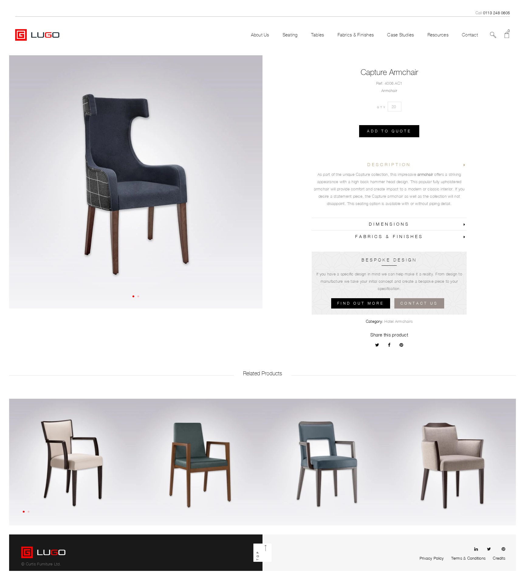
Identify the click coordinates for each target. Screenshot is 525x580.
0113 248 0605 (496, 12)
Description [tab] (389, 164)
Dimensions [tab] (389, 224)
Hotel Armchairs (398, 321)
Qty (381, 107)
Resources (437, 35)
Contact (470, 35)
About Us (260, 35)
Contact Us (419, 303)
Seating (290, 35)
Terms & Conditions (468, 558)
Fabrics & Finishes (356, 35)
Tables (317, 35)
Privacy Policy (432, 558)
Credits (499, 558)
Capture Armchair (389, 72)
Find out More (360, 303)
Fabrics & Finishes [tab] (389, 236)
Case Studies (400, 35)
